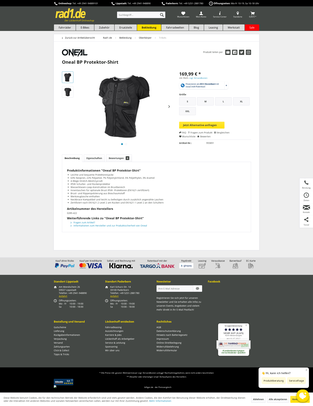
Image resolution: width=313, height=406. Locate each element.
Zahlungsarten (62, 346)
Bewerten (205, 136)
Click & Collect (61, 350)
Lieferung (59, 331)
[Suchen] (161, 15)
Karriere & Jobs (113, 334)
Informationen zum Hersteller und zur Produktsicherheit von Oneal (110, 225)
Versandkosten (149, 372)
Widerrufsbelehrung (167, 346)
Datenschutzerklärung (168, 331)
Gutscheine (60, 327)
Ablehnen (258, 399)
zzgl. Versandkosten (198, 78)
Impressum (162, 338)
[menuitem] (141, 16)
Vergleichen (223, 132)
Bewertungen (118, 158)
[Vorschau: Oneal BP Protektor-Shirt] (67, 77)
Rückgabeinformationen (67, 334)
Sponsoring (111, 346)
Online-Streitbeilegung (168, 342)
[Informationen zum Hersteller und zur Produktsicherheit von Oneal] (75, 53)
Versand (58, 342)
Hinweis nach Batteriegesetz (171, 334)
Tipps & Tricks (61, 354)
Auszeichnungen (114, 331)
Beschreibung (72, 158)
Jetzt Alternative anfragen (200, 125)
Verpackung (60, 338)
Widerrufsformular (166, 350)
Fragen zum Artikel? (84, 222)
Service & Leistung (115, 342)
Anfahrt (63, 296)
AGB (158, 327)
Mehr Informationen (160, 400)
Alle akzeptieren (278, 399)
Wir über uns (112, 350)
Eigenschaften (94, 158)
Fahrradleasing (113, 327)
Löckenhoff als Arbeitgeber (119, 338)
